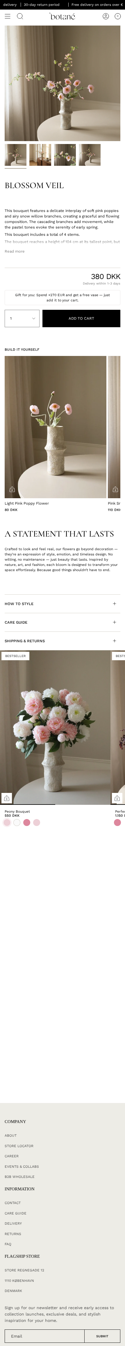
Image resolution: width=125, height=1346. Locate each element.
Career (12, 1156)
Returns (13, 1234)
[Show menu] (7, 16)
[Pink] (117, 822)
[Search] (20, 16)
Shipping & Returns (25, 641)
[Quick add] (6, 798)
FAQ (8, 1244)
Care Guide (16, 622)
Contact (13, 1203)
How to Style (19, 604)
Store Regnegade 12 (24, 1270)
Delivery (13, 1223)
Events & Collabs (22, 1167)
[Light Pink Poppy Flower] (55, 427)
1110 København (19, 1281)
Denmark (13, 1291)
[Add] (12, 489)
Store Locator (19, 1146)
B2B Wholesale (20, 1177)
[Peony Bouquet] (55, 727)
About (11, 1135)
